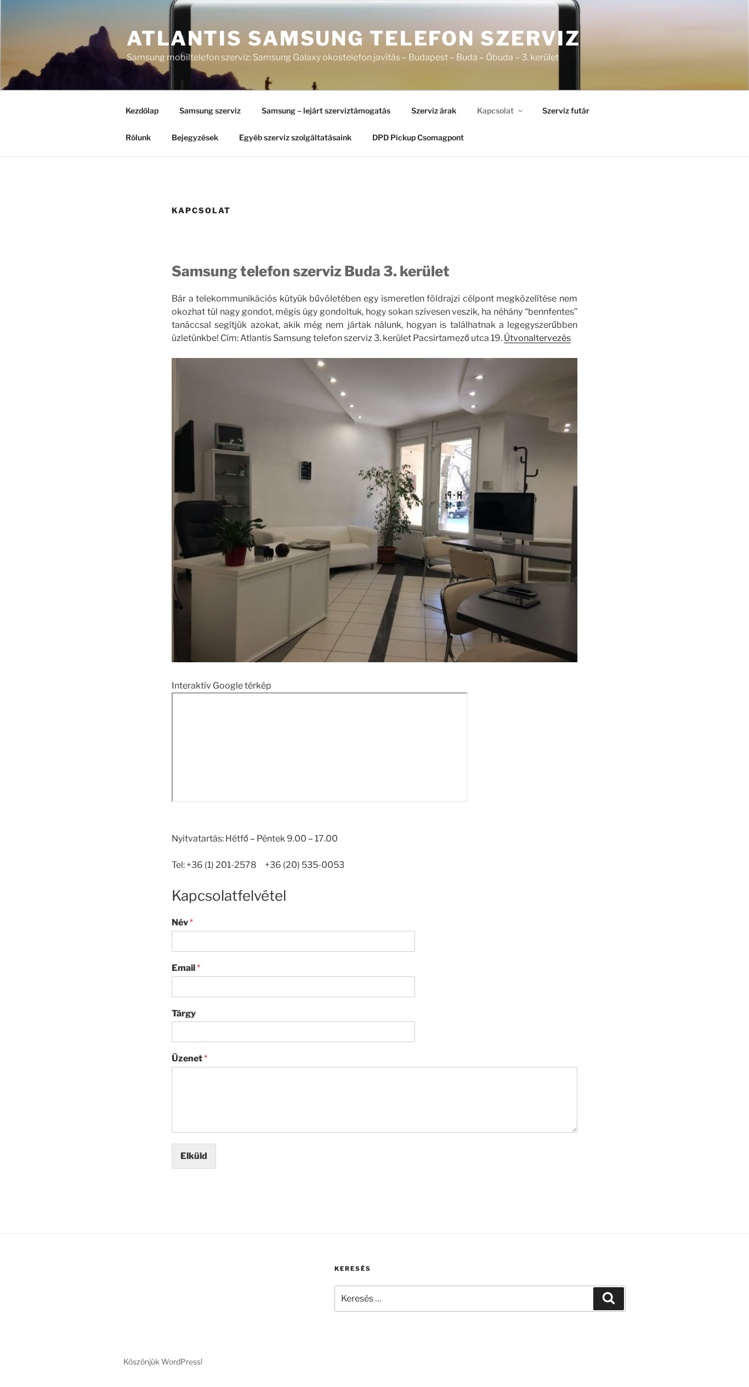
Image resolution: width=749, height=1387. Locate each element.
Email (186, 968)
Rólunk (138, 137)
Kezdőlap (142, 110)
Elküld (193, 1156)
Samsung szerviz (210, 110)
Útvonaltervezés (537, 338)
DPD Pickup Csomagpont (418, 137)
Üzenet (189, 1058)
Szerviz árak (433, 110)
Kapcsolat (495, 110)
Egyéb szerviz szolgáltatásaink (295, 137)
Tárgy (184, 1013)
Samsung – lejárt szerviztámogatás (326, 110)
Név (182, 922)
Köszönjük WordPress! (162, 1361)
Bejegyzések (195, 137)
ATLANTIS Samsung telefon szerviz (354, 38)
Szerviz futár (565, 110)
